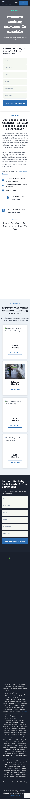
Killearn (12, 776)
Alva (15, 784)
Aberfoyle (18, 774)
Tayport (17, 759)
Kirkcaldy (22, 749)
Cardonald (8, 694)
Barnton (14, 743)
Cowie (16, 780)
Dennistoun (21, 686)
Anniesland (23, 692)
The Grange (13, 747)
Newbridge (15, 722)
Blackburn (8, 717)
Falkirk (18, 770)
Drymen (6, 776)
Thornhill (22, 780)
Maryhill (25, 688)
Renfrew (5, 703)
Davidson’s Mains (22, 743)
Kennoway (24, 761)
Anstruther (22, 753)
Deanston (5, 782)
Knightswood (15, 692)
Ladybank (7, 762)
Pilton (25, 747)
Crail (24, 762)
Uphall (22, 713)
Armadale (24, 711)
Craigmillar (24, 740)
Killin (16, 776)
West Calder (16, 713)
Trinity (16, 736)
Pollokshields (13, 688)
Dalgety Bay (14, 757)
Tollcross (13, 699)
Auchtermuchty (8, 768)
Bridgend (14, 720)
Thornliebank (9, 707)
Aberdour (5, 761)
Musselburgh (7, 724)
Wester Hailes (7, 743)
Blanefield (19, 782)
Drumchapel (7, 692)
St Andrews (19, 751)
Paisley (24, 701)
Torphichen (21, 720)
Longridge (8, 720)
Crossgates (23, 764)
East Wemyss (7, 764)
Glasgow (14, 684)
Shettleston (22, 696)
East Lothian (23, 724)
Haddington (15, 724)
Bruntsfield (7, 728)
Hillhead (15, 686)
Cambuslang (21, 694)
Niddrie (18, 740)
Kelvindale (17, 707)
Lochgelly (7, 757)
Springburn (9, 690)
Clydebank (11, 703)
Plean (12, 778)
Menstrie (10, 784)
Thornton (23, 766)
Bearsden (15, 690)
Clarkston (6, 701)
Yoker (22, 707)
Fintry (25, 782)
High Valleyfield (15, 764)
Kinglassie (10, 766)
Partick (23, 684)
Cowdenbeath (9, 753)
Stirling (24, 770)
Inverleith (22, 738)
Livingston (16, 709)
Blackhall (11, 736)
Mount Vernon (8, 705)
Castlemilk (15, 697)
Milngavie (21, 690)
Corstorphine (13, 730)
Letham (24, 768)
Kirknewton (16, 715)
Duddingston (9, 741)
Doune (24, 774)
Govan (20, 688)
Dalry (25, 730)
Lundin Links (14, 762)
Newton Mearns (21, 699)
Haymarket (14, 732)
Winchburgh (8, 715)
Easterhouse (8, 697)
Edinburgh (8, 684)
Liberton (5, 740)
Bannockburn (19, 778)
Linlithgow (5, 711)
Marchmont (7, 732)
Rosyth (12, 751)
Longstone (5, 747)
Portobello (6, 730)
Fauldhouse (22, 717)
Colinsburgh (17, 768)
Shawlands (5, 688)
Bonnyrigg (5, 726)
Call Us (23, 3)
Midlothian (12, 726)
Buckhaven (22, 757)
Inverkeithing (18, 755)
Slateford (16, 741)
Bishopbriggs (24, 703)
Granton (7, 738)
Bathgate (22, 709)
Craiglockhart (21, 734)
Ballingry (18, 761)
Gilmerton (11, 740)
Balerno (21, 745)
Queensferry (8, 749)
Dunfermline (16, 749)
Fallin (8, 778)
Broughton (20, 747)
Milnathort (17, 766)
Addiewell (14, 717)
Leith (18, 726)
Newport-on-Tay (9, 759)
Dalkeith (22, 722)
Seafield (14, 719)
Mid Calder (8, 722)
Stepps (17, 703)
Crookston (16, 705)
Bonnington (14, 734)
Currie (15, 745)
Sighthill (22, 741)
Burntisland (6, 755)
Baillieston (14, 696)
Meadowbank (14, 738)
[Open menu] (16, 3)
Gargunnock (22, 776)
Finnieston (8, 686)
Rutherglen (8, 696)
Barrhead (18, 701)
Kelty (5, 766)
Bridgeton (22, 697)
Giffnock (12, 701)
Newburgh (7, 770)
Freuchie (13, 770)
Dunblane (16, 772)
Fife (19, 684)
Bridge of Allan (8, 772)
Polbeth (23, 715)
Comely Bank (23, 736)
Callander (22, 772)
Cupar (12, 755)
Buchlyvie (12, 774)
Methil (15, 753)
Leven (24, 751)
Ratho (25, 745)
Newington (15, 728)
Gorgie (20, 730)
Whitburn (18, 711)
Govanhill (14, 694)
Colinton (5, 736)
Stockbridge (22, 728)
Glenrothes (6, 751)
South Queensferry (7, 745)
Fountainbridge (22, 732)
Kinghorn (22, 759)
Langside (23, 705)
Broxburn (12, 711)
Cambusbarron (9, 780)
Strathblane (13, 782)
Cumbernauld (8, 709)
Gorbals (7, 699)
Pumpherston (21, 719)
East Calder (9, 713)
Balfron (6, 774)
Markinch (12, 761)
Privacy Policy (15, 795)
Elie (20, 762)
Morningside (24, 726)
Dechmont (8, 719)
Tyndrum (20, 784)
